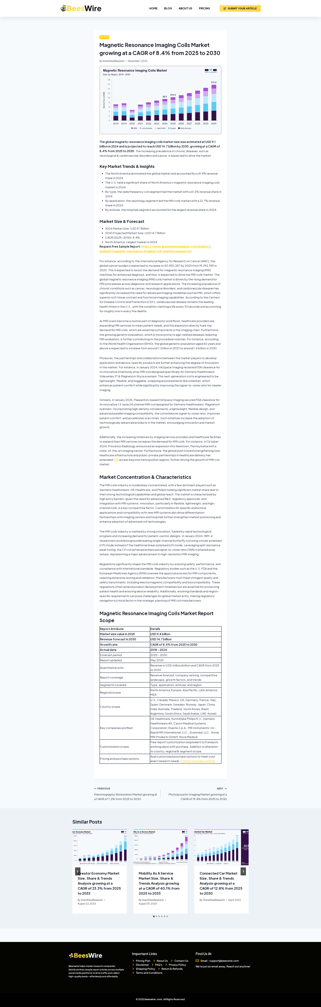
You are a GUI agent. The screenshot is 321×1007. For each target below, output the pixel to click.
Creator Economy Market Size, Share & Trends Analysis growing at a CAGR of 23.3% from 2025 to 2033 (99, 883)
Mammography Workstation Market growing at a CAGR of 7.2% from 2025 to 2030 (125, 794)
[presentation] (99, 847)
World (104, 37)
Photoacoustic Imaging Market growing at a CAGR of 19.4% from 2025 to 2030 (198, 794)
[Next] (243, 871)
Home (153, 8)
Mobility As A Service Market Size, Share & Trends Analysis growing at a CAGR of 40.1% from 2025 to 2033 (159, 883)
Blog (168, 8)
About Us (185, 8)
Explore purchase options (198, 761)
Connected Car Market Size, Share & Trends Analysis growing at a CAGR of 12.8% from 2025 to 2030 (221, 883)
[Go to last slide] (77, 871)
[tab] (154, 916)
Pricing (204, 8)
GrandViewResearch (114, 61)
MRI (116, 459)
